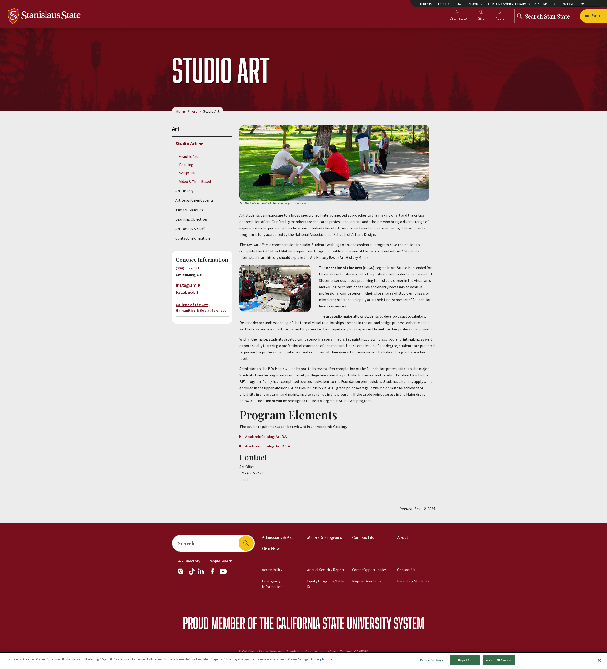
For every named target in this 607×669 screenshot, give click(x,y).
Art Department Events (194, 200)
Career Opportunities (369, 569)
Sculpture (187, 173)
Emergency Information (272, 584)
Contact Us (406, 569)
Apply (500, 18)
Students (425, 4)
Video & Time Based (195, 181)
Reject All (464, 660)
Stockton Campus (499, 4)
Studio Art (186, 143)
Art (194, 111)
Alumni (474, 4)
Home (181, 111)
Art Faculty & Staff (189, 228)
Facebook (185, 292)
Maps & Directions (366, 581)
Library (521, 4)
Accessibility (272, 569)
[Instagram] (182, 573)
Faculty (444, 4)
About (402, 537)
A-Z (536, 4)
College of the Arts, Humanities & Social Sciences (201, 307)
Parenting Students (413, 581)
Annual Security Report (326, 569)
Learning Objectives (191, 219)
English (567, 4)
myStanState (456, 18)
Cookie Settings (431, 660)
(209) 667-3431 (187, 268)
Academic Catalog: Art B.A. (266, 436)
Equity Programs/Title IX (325, 584)
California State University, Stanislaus (272, 651)
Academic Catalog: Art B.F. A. (268, 446)
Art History (184, 190)
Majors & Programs (324, 537)
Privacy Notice (321, 659)
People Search (220, 560)
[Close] (599, 660)
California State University (333, 623)
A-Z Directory (189, 560)
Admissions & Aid (277, 537)
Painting (186, 164)
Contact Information (192, 238)
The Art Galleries (189, 209)
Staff (460, 4)
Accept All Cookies (499, 660)
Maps (547, 4)
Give (481, 18)
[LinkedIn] (201, 573)
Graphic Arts (189, 156)
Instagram (186, 285)
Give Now (271, 549)
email (244, 479)
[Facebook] (214, 573)
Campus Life (363, 537)
